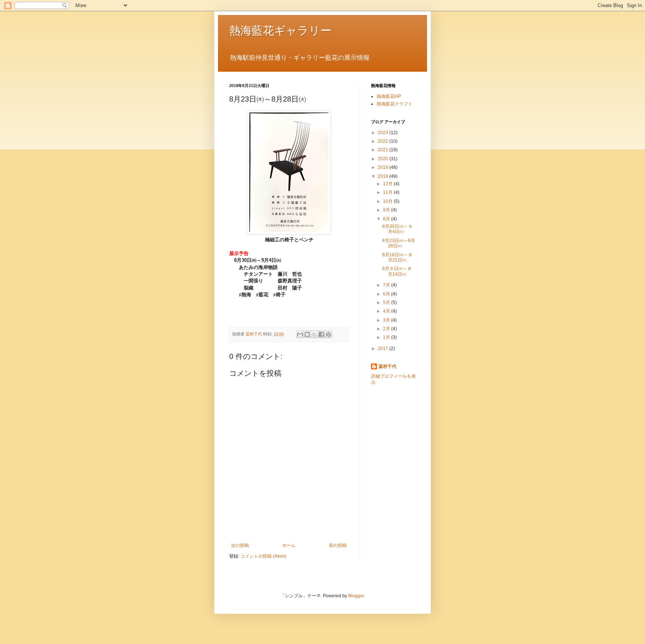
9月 (387, 210)
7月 (387, 285)
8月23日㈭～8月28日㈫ (398, 243)
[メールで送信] (300, 334)
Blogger (356, 595)
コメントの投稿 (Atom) (263, 556)
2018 (383, 176)
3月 (387, 320)
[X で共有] (314, 334)
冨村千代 (387, 366)
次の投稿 (240, 545)
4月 (387, 311)
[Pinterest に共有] (328, 334)
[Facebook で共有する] (321, 334)
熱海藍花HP (389, 96)
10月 (388, 201)
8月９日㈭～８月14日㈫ (397, 271)
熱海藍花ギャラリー (280, 30)
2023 (383, 132)
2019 (383, 167)
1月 (387, 337)
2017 (383, 348)
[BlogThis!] (307, 334)
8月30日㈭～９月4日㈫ (397, 229)
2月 (387, 328)
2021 (383, 149)
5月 (387, 302)
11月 (388, 192)
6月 (387, 294)
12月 (388, 183)
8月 (387, 219)
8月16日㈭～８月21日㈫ (397, 257)
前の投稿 (338, 545)
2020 (383, 158)
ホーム (289, 545)
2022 (383, 141)
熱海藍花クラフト (394, 103)
